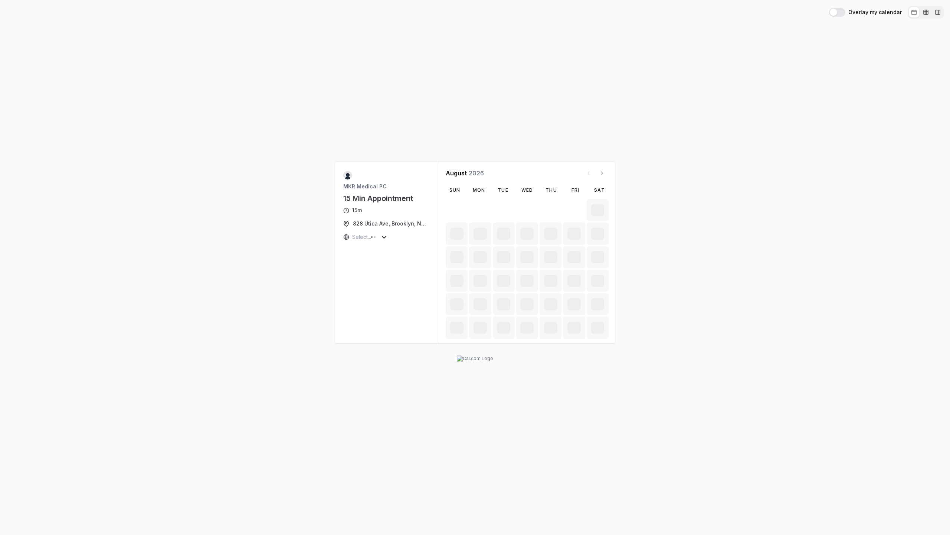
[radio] (914, 12)
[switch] (837, 12)
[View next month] (602, 173)
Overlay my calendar (875, 12)
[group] (926, 12)
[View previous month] (588, 173)
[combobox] (353, 237)
